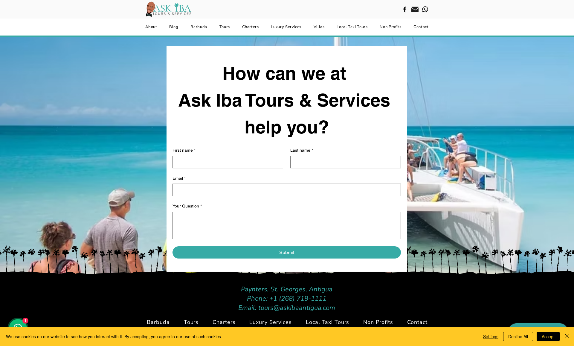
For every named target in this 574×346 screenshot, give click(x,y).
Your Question (187, 206)
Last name (301, 150)
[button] (224, 322)
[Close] (566, 336)
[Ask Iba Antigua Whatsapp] (425, 9)
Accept (548, 336)
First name (184, 150)
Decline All (518, 336)
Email (179, 178)
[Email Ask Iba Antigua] (415, 9)
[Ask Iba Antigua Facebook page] (404, 9)
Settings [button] (490, 336)
